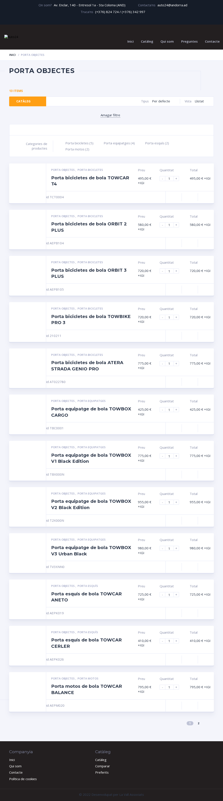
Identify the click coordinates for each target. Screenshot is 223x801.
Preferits (102, 772)
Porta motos (77, 149)
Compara (173, 197)
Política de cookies (23, 779)
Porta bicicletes (79, 143)
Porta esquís (157, 143)
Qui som (167, 41)
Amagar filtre (110, 115)
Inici (130, 41)
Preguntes (189, 41)
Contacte (212, 41)
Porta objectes (63, 170)
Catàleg (147, 41)
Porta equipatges (119, 143)
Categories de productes (36, 146)
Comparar (102, 766)
